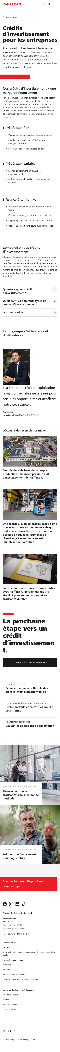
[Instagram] (11, 904)
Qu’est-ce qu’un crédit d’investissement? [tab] (18, 291)
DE (4, 1031)
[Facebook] (5, 904)
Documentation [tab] (13, 312)
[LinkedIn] (17, 904)
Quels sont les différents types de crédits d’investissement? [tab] (25, 302)
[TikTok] (24, 904)
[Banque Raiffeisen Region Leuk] (12, 4)
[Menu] (55, 4)
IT (14, 1031)
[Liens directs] (43, 4)
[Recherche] (48, 4)
